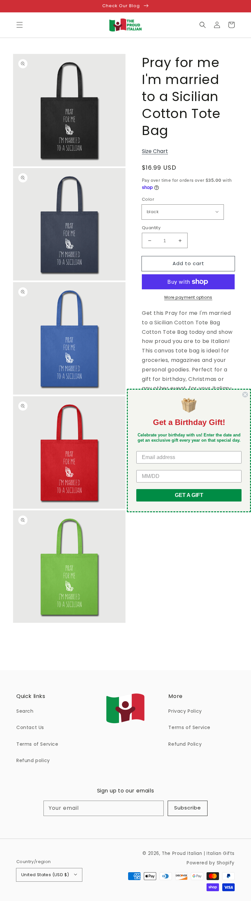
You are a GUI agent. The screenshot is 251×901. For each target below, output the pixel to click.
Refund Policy (185, 744)
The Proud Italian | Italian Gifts (198, 853)
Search (25, 711)
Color (148, 199)
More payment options (188, 297)
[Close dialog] (245, 394)
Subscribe (187, 807)
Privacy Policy (185, 711)
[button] (19, 25)
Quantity (151, 228)
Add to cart (188, 263)
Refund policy (33, 760)
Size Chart (155, 151)
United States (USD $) (45, 875)
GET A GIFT (189, 495)
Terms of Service (37, 744)
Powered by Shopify (211, 863)
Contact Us (30, 727)
